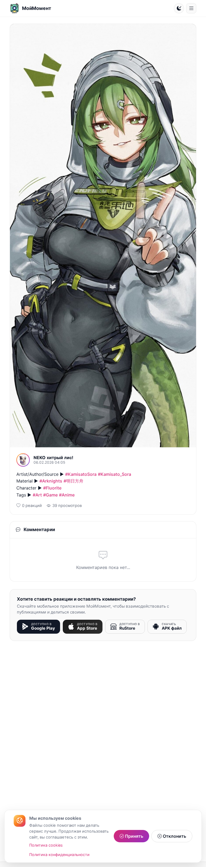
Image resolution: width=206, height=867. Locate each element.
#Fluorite (52, 488)
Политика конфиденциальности (59, 854)
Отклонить (174, 836)
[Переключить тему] (179, 8)
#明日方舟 (73, 481)
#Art (37, 495)
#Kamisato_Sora (114, 474)
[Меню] (191, 8)
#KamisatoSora (81, 474)
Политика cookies (46, 845)
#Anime (67, 495)
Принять (133, 836)
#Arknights (50, 481)
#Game (50, 495)
